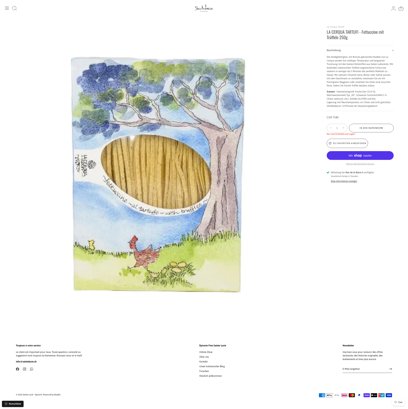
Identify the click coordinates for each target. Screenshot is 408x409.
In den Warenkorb (371, 128)
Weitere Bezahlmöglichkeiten (360, 164)
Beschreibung (334, 50)
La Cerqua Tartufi (335, 26)
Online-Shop (205, 352)
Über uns (204, 356)
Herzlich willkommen (210, 375)
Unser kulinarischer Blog (212, 366)
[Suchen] (14, 8)
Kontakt (203, 361)
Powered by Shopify (51, 394)
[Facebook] (17, 368)
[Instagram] (24, 368)
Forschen (204, 371)
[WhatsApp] (31, 368)
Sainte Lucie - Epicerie (32, 394)
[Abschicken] (390, 369)
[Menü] (7, 8)
